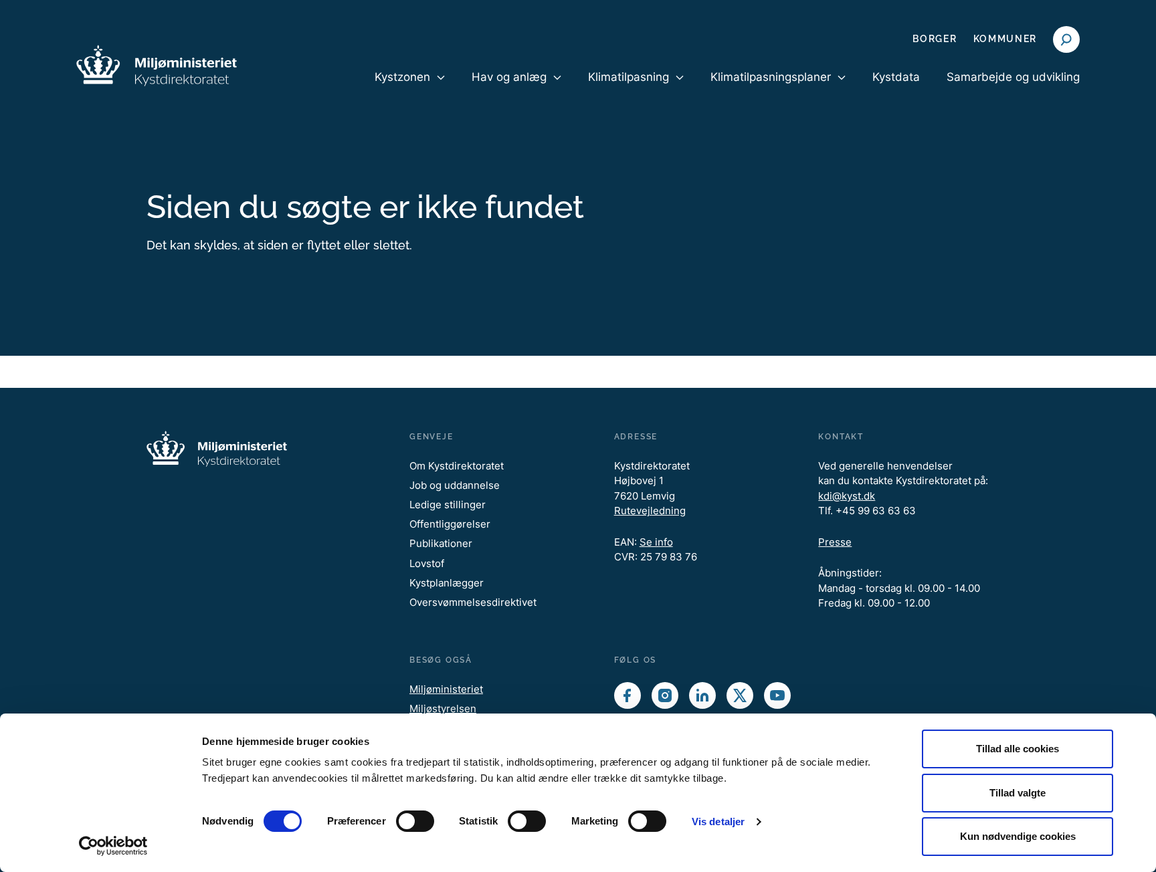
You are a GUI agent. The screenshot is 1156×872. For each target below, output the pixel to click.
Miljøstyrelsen (442, 708)
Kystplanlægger (446, 582)
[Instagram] (665, 695)
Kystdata (896, 77)
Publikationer (440, 543)
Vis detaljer (718, 821)
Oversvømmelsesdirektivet (473, 602)
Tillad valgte (1017, 792)
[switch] (415, 821)
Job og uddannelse (454, 485)
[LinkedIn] (702, 695)
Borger (934, 38)
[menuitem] (409, 88)
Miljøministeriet (446, 689)
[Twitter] (740, 695)
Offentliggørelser (449, 524)
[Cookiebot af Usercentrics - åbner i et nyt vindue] (113, 846)
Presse (835, 542)
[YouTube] (777, 695)
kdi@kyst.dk (846, 495)
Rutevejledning (650, 510)
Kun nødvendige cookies (1018, 836)
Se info (656, 542)
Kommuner (1005, 38)
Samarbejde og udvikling (1013, 77)
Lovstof (426, 563)
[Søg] (1066, 39)
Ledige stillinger (447, 504)
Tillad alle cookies (1017, 748)
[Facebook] (627, 695)
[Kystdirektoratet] (156, 65)
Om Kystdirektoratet (456, 465)
